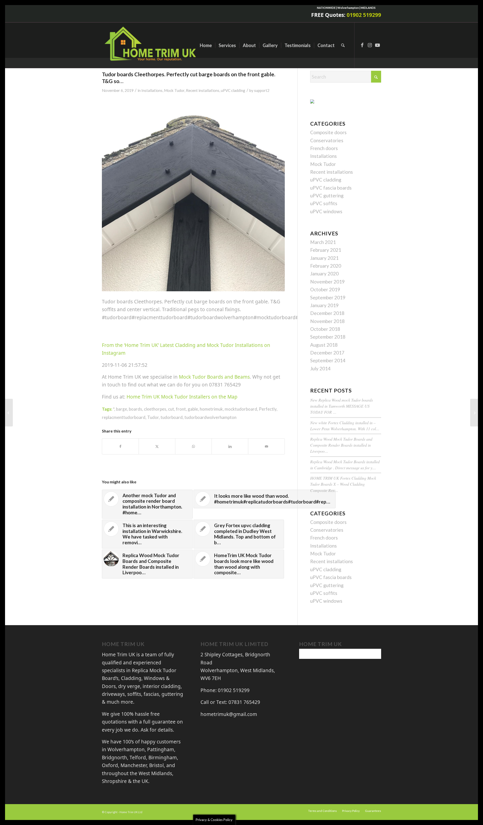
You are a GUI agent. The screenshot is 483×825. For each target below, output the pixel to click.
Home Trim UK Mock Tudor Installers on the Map (182, 396)
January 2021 (324, 258)
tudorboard (171, 417)
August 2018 (324, 345)
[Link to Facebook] (362, 45)
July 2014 (320, 368)
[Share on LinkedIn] (230, 446)
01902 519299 (364, 14)
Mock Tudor (174, 90)
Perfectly (267, 409)
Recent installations (202, 90)
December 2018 (327, 313)
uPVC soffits (323, 203)
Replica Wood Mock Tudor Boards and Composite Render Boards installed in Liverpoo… (341, 445)
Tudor (153, 417)
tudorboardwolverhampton (210, 417)
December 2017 (327, 352)
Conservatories (326, 140)
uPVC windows (326, 211)
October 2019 (325, 289)
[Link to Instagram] (370, 45)
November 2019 (327, 281)
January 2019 (324, 305)
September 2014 (327, 360)
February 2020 (325, 266)
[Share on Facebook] (120, 446)
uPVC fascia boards (331, 188)
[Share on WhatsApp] (193, 446)
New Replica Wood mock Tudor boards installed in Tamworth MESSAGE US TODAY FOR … (341, 406)
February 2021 (325, 250)
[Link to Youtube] (377, 45)
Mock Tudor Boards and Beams (214, 377)
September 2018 (327, 337)
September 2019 (327, 297)
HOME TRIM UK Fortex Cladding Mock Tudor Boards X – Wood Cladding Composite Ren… (343, 484)
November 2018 (327, 321)
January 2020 (324, 273)
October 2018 (325, 329)
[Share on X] (157, 446)
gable (193, 409)
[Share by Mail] (266, 446)
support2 (261, 90)
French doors (324, 148)
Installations (152, 90)
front (181, 409)
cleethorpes (155, 409)
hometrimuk (211, 409)
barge (121, 409)
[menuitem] (205, 45)
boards (135, 409)
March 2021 (323, 242)
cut (171, 409)
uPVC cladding (233, 90)
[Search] (343, 45)
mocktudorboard (241, 409)
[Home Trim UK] (151, 45)
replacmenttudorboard (123, 417)
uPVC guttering (327, 195)
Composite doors (328, 132)
